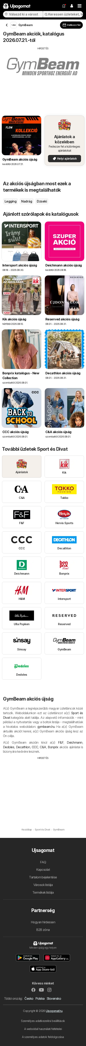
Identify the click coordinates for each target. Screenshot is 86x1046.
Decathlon (23, 747)
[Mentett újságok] (63, 6)
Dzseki (42, 201)
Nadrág (26, 201)
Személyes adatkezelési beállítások (43, 1021)
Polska (40, 998)
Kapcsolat (43, 870)
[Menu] (79, 6)
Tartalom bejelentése (43, 877)
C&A (43, 747)
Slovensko (54, 998)
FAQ (43, 862)
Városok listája (43, 885)
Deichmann (74, 742)
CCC (35, 747)
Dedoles (8, 747)
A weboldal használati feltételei (43, 1029)
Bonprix (53, 747)
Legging (10, 201)
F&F (60, 742)
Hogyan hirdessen (43, 922)
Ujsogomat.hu (54, 1011)
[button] (71, 6)
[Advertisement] (43, 78)
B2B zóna (43, 930)
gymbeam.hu (46, 727)
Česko (28, 998)
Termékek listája (43, 892)
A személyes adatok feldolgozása (43, 1037)
